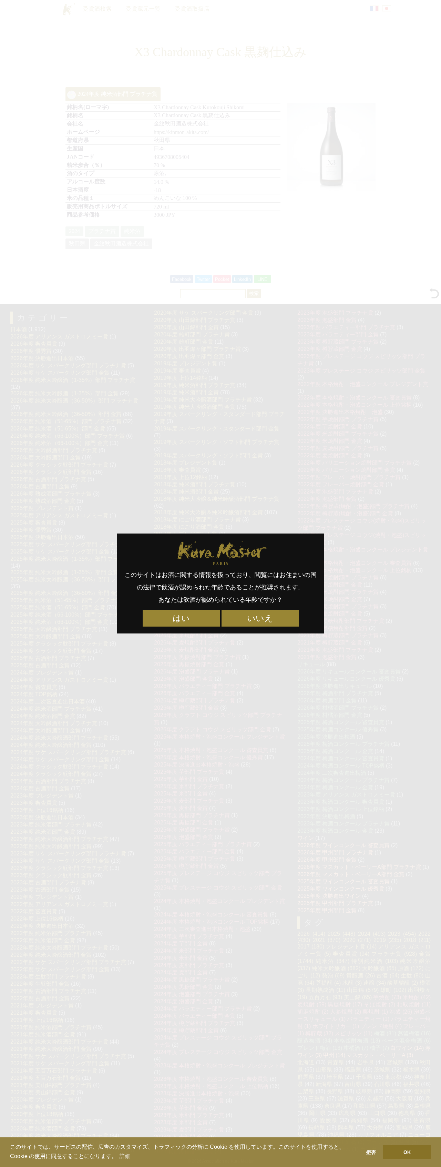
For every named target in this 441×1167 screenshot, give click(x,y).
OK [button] (407, 1152)
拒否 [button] (371, 1152)
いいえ (260, 618)
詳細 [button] (125, 1156)
